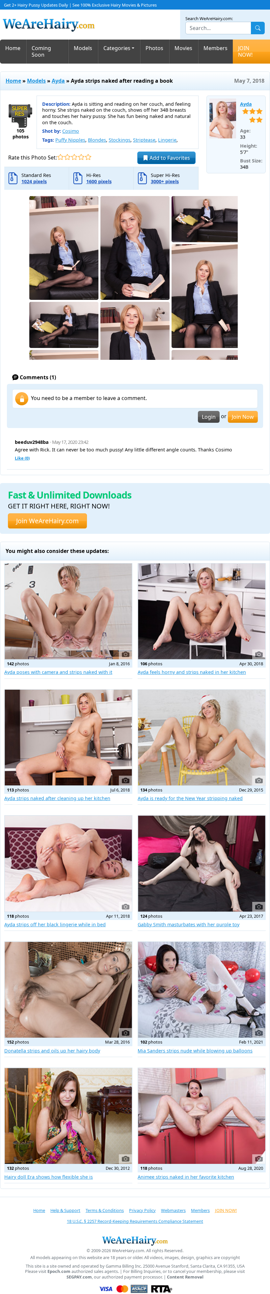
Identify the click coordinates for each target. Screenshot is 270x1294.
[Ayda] (222, 119)
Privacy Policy (142, 1210)
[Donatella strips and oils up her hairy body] (68, 989)
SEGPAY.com (79, 1277)
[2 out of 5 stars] (67, 157)
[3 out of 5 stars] (74, 157)
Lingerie (167, 140)
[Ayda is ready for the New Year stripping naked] (202, 737)
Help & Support (65, 1210)
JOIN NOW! (245, 51)
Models (83, 48)
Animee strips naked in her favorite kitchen (186, 1177)
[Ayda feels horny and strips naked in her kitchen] (202, 611)
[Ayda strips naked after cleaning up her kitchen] (68, 737)
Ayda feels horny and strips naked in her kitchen (192, 672)
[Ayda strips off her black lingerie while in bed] (68, 863)
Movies (183, 48)
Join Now (243, 416)
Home (12, 48)
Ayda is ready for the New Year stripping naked (190, 798)
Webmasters (173, 1210)
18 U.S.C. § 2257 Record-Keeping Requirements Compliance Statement (135, 1221)
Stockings (119, 140)
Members (215, 48)
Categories (116, 48)
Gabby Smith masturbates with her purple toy (188, 924)
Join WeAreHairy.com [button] (47, 520)
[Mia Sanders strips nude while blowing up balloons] (202, 989)
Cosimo (70, 131)
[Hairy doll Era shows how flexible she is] (68, 1116)
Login (209, 416)
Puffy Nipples (70, 140)
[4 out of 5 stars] (81, 157)
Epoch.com (58, 1271)
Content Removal (185, 1277)
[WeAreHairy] (135, 1240)
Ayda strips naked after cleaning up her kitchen (57, 798)
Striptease (144, 140)
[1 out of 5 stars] (60, 157)
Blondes (97, 140)
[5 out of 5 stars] (88, 157)
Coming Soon (41, 51)
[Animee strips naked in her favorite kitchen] (202, 1116)
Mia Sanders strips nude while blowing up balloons (195, 1051)
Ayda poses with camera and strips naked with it (58, 672)
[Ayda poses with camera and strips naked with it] (68, 611)
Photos (154, 48)
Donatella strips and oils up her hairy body (52, 1051)
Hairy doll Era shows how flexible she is (48, 1177)
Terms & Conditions (105, 1210)
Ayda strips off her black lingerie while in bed (55, 924)
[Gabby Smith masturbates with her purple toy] (202, 863)
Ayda (58, 80)
